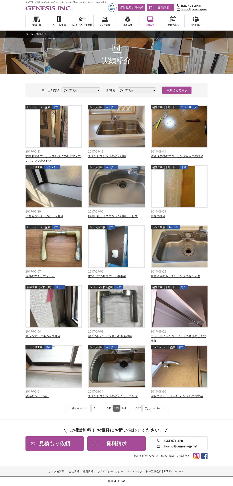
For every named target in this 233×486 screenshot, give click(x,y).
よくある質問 (56, 471)
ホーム (29, 34)
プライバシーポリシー (110, 471)
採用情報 (88, 471)
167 (138, 408)
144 (124, 408)
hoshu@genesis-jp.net (194, 9)
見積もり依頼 (134, 7)
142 (109, 408)
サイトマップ (134, 471)
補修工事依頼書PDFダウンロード (165, 471)
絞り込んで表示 (177, 90)
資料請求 (163, 7)
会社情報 (74, 471)
